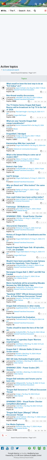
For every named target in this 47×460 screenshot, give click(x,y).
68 (42, 163)
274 (39, 101)
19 (37, 117)
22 (45, 117)
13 (42, 398)
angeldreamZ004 (22, 308)
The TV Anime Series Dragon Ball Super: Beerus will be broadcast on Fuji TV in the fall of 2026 (26, 107)
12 (40, 398)
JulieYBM (19, 97)
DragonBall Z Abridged (16, 134)
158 (45, 302)
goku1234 (19, 209)
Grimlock (19, 228)
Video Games (18, 220)
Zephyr (18, 190)
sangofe (19, 276)
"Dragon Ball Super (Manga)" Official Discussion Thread (22, 413)
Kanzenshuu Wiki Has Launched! (20, 143)
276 (45, 101)
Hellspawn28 (20, 383)
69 (45, 163)
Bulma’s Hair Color (14, 166)
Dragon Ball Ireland (22, 145)
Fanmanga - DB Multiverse (18, 207)
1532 (44, 213)
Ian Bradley (23, 453)
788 (42, 430)
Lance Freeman (21, 417)
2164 (41, 421)
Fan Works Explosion (15, 424)
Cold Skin (19, 218)
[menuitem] (36, 4)
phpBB (16, 455)
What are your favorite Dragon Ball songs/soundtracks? (21, 122)
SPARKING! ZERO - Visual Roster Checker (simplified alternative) (24, 402)
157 (42, 302)
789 (45, 430)
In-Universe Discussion (22, 201)
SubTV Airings (12, 176)
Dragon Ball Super (20, 115)
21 (42, 117)
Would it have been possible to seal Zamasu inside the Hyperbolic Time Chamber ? (25, 262)
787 (39, 430)
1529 (33, 213)
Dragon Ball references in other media (23, 306)
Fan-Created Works (20, 138)
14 (45, 398)
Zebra (18, 159)
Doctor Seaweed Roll (23, 125)
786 (35, 430)
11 (37, 398)
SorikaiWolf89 (21, 168)
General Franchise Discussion (24, 90)
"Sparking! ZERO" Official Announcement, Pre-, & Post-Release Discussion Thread (24, 295)
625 (35, 140)
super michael (20, 88)
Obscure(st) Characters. (17, 226)
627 (42, 140)
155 (35, 302)
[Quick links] (45, 10)
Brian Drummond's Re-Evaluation (20, 317)
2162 (33, 421)
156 (39, 302)
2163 (37, 421)
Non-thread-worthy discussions (20, 95)
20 (40, 117)
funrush (18, 298)
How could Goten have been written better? (25, 197)
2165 (44, 421)
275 (42, 101)
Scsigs (18, 136)
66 (37, 163)
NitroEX (18, 354)
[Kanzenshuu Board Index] (12, 3)
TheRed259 (20, 287)
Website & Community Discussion (26, 149)
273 (35, 101)
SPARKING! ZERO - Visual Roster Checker (24, 216)
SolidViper (19, 344)
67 (40, 163)
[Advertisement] (23, 39)
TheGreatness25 (21, 319)
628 (45, 140)
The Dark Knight (21, 112)
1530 (37, 213)
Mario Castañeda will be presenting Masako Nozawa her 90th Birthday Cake (25, 284)
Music (16, 129)
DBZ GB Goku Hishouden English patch (23, 359)
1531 (41, 213)
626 (39, 140)
